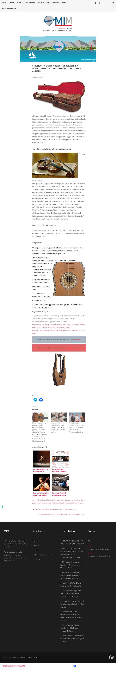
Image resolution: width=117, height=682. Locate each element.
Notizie (36, 550)
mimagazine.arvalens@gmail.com (98, 549)
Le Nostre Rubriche (9, 9)
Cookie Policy (35, 657)
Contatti (37, 559)
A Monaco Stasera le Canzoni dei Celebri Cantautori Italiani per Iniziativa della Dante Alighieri (58, 427)
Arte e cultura (15, 3)
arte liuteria (75, 500)
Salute (36, 545)
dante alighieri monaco (62, 503)
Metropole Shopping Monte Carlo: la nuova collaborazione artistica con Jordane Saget (70, 593)
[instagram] (99, 3)
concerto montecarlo (46, 503)
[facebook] (96, 3)
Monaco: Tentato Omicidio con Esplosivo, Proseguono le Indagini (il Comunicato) (72, 638)
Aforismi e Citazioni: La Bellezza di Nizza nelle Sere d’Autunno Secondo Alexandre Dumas (71, 575)
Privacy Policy (26, 657)
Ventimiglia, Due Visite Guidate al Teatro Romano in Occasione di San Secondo (72, 604)
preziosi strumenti (76, 503)
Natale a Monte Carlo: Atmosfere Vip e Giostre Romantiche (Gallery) (62, 514)
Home (4, 3)
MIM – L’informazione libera (43, 555)
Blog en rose (30, 3)
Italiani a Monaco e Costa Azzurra (52, 3)
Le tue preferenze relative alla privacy (49, 666)
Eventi (44, 500)
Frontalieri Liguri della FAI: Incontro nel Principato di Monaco (54, 509)
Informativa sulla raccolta (14, 666)
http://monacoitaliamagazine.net (98, 556)
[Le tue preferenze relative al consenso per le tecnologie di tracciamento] (2, 506)
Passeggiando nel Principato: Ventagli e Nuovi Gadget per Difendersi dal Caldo (70, 628)
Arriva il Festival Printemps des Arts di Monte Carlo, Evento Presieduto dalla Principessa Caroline (76, 427)
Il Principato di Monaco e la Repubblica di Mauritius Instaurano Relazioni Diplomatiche (71, 565)
